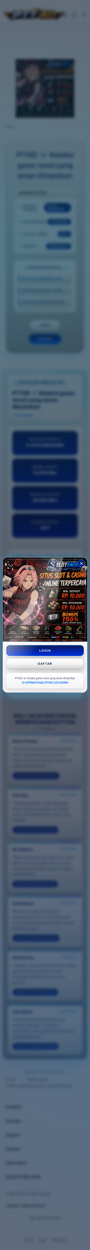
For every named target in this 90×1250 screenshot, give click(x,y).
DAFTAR (45, 663)
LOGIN (45, 650)
